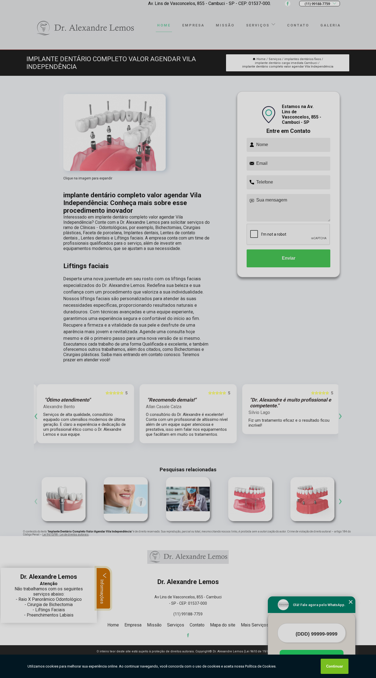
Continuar (334, 666)
